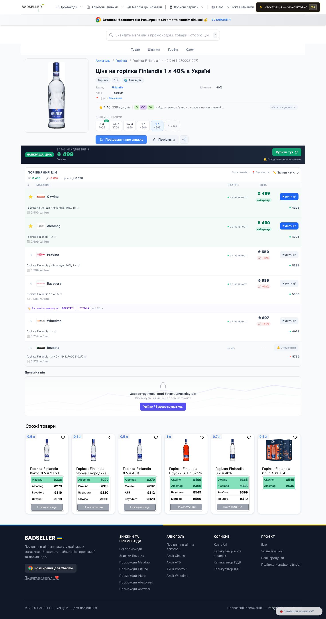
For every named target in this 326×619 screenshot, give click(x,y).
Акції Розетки (177, 569)
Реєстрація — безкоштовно (290, 7)
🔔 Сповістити (286, 347)
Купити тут (284, 152)
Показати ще (47, 507)
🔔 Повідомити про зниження (282, 159)
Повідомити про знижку (124, 139)
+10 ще (172, 125)
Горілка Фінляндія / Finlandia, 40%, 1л (51, 207)
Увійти (249, 7)
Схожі (190, 49)
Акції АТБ (174, 562)
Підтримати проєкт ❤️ (42, 577)
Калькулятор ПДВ (227, 562)
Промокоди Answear (134, 589)
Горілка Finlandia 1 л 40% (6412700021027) (55, 356)
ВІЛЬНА (84, 308)
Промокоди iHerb (132, 575)
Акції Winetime (177, 575)
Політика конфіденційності (281, 564)
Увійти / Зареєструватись (163, 406)
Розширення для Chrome (53, 568)
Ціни (154, 49)
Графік (173, 49)
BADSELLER (40, 538)
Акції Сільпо (176, 555)
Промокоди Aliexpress (136, 582)
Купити (287, 196)
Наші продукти (272, 558)
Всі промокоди (130, 549)
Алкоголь (105, 60)
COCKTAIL (68, 308)
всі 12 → (97, 308)
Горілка (123, 60)
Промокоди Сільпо (133, 569)
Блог (264, 544)
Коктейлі (220, 544)
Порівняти (166, 139)
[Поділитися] (184, 139)
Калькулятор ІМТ (227, 569)
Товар (135, 49)
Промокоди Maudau (134, 562)
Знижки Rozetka (131, 555)
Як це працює (272, 551)
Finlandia (117, 87)
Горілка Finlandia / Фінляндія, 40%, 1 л (52, 265)
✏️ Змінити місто (286, 172)
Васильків (115, 98)
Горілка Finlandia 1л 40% (43, 294)
